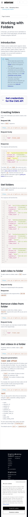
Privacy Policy (6, 504)
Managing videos (14, 7)
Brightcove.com (12, 474)
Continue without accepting (21, 481)
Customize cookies (14, 512)
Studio (9, 64)
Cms (7, 7)
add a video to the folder (11, 171)
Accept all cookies (14, 508)
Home (2, 7)
